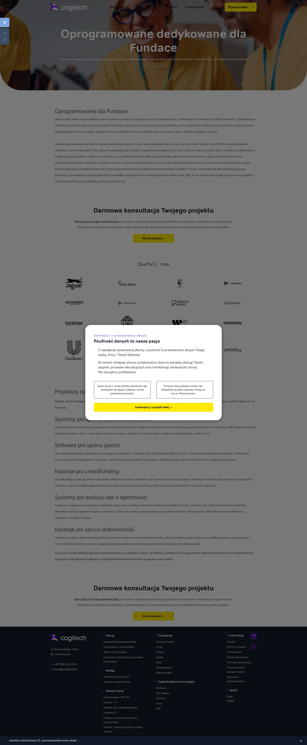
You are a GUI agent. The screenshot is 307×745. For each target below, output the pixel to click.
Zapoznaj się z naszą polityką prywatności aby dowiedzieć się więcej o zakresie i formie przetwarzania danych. (122, 389)
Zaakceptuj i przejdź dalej (152, 407)
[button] (4, 22)
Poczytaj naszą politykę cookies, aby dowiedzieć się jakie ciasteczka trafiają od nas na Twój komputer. (183, 389)
